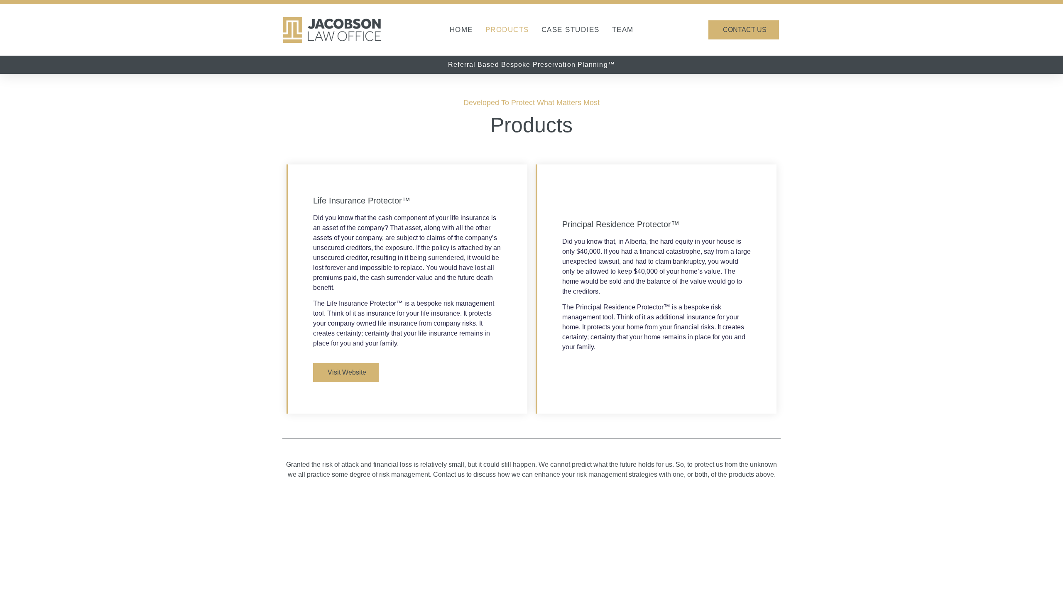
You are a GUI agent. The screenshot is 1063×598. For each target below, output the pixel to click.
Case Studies (570, 30)
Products (507, 30)
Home (461, 30)
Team (623, 30)
